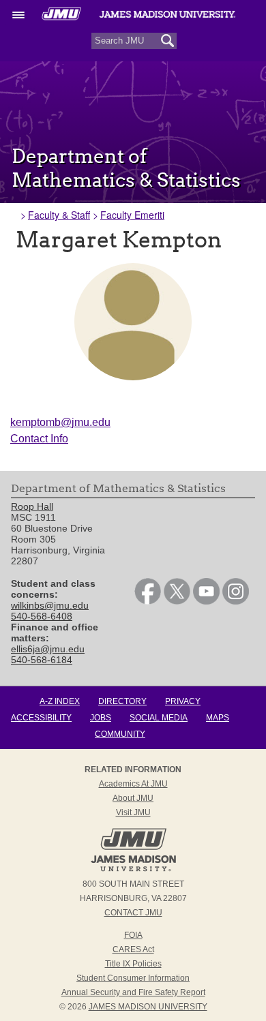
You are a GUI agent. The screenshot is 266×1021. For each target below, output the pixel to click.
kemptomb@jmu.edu (60, 422)
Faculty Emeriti (132, 215)
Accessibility (41, 717)
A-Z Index (60, 701)
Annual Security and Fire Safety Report (133, 992)
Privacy (183, 701)
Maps (217, 717)
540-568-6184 (41, 659)
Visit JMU (133, 812)
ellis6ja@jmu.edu (48, 648)
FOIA (133, 935)
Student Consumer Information (133, 978)
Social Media (159, 717)
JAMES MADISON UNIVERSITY (148, 1006)
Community (120, 734)
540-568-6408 (41, 616)
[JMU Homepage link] (133, 869)
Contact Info (39, 438)
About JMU (133, 798)
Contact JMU (133, 912)
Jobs (100, 717)
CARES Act (133, 949)
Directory (122, 701)
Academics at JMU (133, 784)
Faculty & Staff (59, 215)
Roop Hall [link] (32, 506)
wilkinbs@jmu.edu (50, 605)
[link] (147, 601)
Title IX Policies (133, 964)
